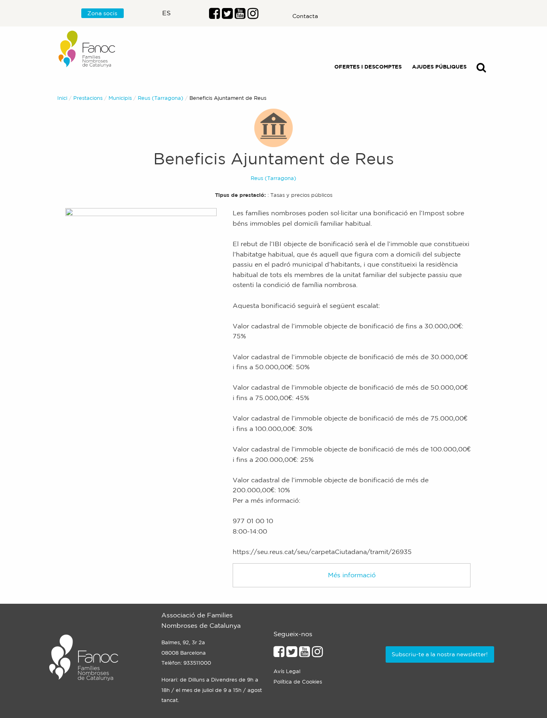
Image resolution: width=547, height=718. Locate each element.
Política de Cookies (298, 682)
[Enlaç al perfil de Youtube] (240, 15)
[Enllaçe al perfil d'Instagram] (317, 653)
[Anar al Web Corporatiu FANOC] (87, 49)
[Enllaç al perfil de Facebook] (214, 15)
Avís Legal (287, 671)
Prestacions (88, 98)
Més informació (352, 574)
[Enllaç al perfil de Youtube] (304, 653)
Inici (62, 98)
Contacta (305, 16)
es (166, 12)
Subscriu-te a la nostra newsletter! (440, 654)
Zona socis (102, 13)
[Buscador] (481, 69)
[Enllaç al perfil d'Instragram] (252, 15)
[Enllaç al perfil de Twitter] (227, 15)
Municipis (120, 98)
